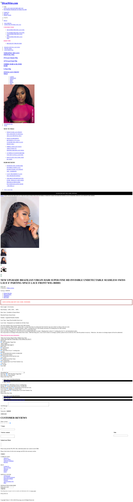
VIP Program (7, 476)
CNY (22, 8)
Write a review (10, 288)
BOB (11, 81)
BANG (11, 82)
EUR (14, 8)
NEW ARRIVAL (8, 23)
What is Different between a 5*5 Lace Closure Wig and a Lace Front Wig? (15, 141)
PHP (16, 8)
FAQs (5, 472)
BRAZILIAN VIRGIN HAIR (14, 43)
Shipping (6, 469)
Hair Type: (3, 340)
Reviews (6, 462)
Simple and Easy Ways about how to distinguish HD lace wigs (15, 148)
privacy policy (33, 491)
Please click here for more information (10, 335)
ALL (11, 83)
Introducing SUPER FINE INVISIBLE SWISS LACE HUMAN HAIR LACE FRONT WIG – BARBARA (15, 168)
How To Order (7, 467)
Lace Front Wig (8, 50)
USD (11, 8)
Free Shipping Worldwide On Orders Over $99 (15, 9)
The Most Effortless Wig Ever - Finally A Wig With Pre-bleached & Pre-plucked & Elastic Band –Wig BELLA (15, 182)
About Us (6, 458)
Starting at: (3, 290)
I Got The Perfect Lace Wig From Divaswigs (14, 174)
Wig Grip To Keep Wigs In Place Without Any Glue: (14, 338)
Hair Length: (4, 343)
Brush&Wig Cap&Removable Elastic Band (14, 400)
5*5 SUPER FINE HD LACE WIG (15, 32)
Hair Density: (4, 349)
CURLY (12, 76)
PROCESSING (7, 294)
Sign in (5, 20)
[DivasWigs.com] (9, 3)
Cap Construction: (5, 360)
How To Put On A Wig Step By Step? (15, 158)
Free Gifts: (3, 366)
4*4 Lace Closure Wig (11, 58)
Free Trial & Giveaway (9, 477)
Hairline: (3, 352)
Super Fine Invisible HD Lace (12, 24)
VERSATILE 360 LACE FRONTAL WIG (11, 53)
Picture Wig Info (8, 293)
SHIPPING (6, 296)
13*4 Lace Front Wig (10, 61)
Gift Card (6, 13)
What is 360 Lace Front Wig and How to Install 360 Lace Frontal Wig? (15, 133)
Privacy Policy (7, 459)
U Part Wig (7, 69)
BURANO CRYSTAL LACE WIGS (12, 47)
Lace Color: (3, 357)
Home (2, 195)
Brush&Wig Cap (8, 397)
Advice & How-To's (9, 481)
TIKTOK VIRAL (8, 48)
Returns (5, 470)
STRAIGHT (13, 78)
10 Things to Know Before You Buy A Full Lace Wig (15, 154)
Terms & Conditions (9, 461)
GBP (19, 8)
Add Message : (4, 405)
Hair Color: (3, 346)
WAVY (11, 79)
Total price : (4, 411)
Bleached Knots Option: (6, 354)
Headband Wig (8, 124)
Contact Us (6, 12)
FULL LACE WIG (8, 189)
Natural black (7, 380)
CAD (8, 8)
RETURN (6, 297)
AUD (5, 8)
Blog (5, 125)
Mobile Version (7, 15)
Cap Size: (3, 363)
